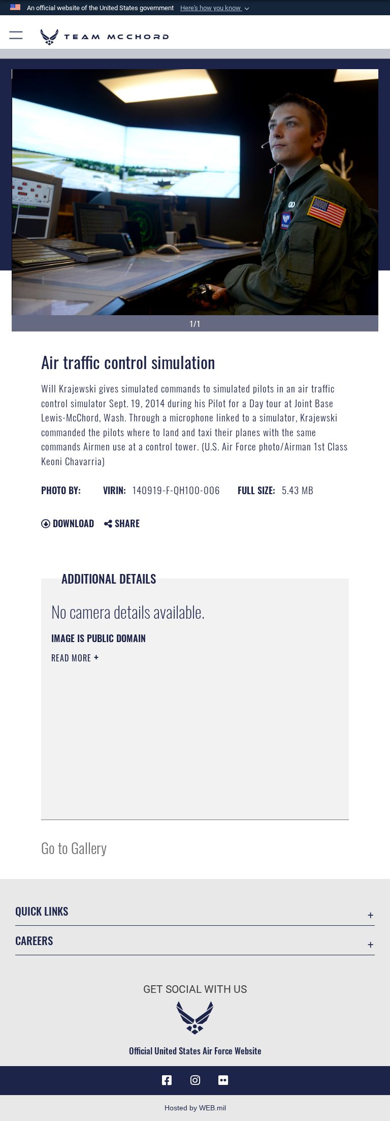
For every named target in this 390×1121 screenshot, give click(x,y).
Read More (72, 658)
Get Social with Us (195, 989)
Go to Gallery (74, 847)
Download (72, 523)
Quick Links (41, 911)
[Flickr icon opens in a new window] (223, 1080)
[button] (215, 8)
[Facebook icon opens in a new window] (166, 1080)
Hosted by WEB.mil (195, 1108)
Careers (34, 940)
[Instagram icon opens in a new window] (195, 1080)
